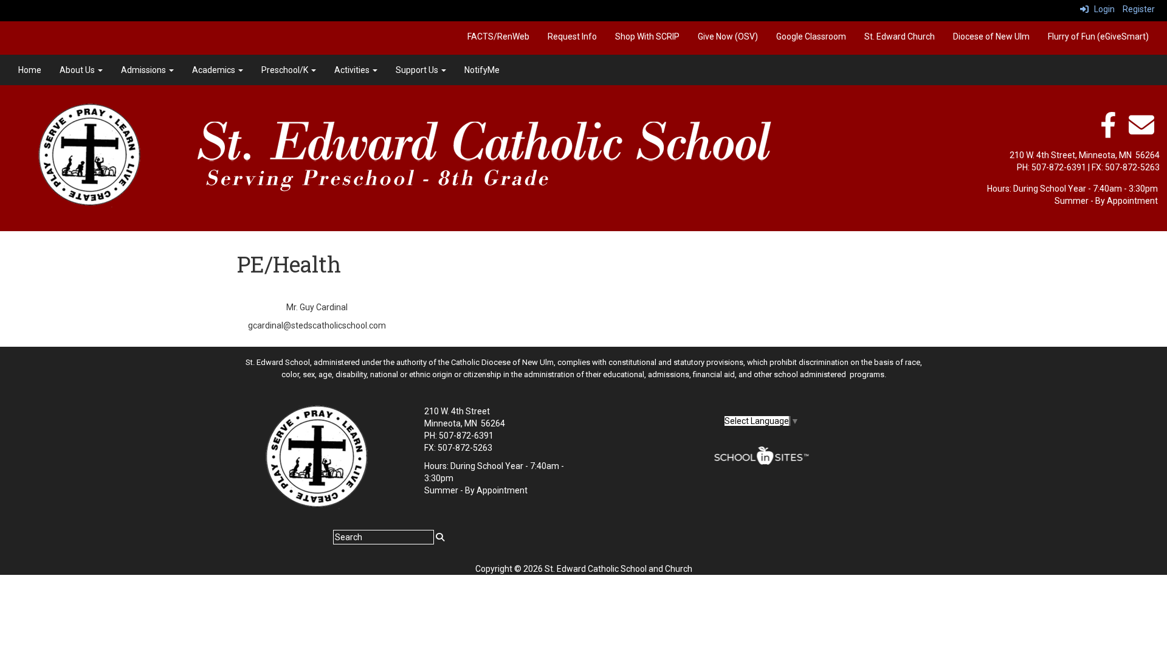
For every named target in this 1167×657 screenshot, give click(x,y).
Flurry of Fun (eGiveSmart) (1098, 36)
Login (1102, 9)
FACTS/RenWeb (498, 36)
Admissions (144, 70)
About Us (78, 70)
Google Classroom (811, 36)
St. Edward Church (899, 36)
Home (29, 70)
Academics (214, 70)
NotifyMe (482, 70)
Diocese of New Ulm (991, 36)
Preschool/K (285, 70)
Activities (352, 70)
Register (1139, 9)
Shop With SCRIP (647, 36)
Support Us (418, 70)
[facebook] (1108, 131)
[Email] (1141, 131)
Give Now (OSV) (728, 36)
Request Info (572, 36)
